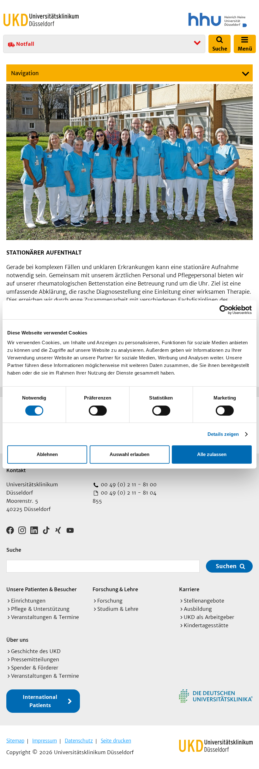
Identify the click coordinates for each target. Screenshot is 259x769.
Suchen (226, 566)
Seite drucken (116, 741)
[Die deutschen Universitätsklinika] (216, 696)
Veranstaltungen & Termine (45, 617)
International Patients (40, 701)
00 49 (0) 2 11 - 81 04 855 (124, 497)
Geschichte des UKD (36, 651)
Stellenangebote (204, 601)
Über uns (17, 639)
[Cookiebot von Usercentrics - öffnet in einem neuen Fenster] (224, 310)
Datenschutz (79, 741)
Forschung (110, 601)
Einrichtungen (28, 601)
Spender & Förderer (34, 667)
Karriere (189, 589)
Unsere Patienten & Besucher (41, 589)
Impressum (44, 741)
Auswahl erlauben (129, 454)
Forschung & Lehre (115, 589)
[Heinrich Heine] (194, 19)
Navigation (25, 73)
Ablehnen (47, 454)
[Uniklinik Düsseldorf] (41, 20)
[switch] (98, 411)
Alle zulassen (211, 454)
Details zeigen (223, 434)
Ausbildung (198, 609)
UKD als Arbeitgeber (209, 617)
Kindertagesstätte (206, 625)
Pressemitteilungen (35, 659)
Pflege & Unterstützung (40, 609)
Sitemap (15, 741)
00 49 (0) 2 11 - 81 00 (128, 484)
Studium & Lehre (117, 609)
